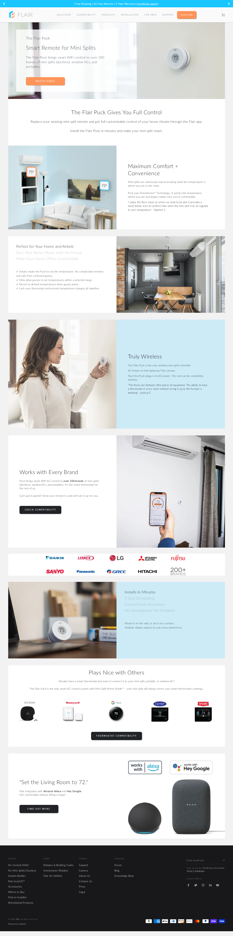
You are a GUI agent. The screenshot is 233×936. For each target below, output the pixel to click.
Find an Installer (17, 897)
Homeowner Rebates (55, 870)
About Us (84, 876)
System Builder (17, 876)
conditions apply (147, 3)
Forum (118, 865)
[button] (216, 14)
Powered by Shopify (17, 924)
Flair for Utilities (52, 876)
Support (83, 865)
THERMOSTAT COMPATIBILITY (116, 736)
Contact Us (85, 881)
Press (82, 886)
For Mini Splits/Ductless (22, 870)
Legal (82, 892)
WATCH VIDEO (45, 81)
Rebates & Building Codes (58, 865)
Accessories (15, 886)
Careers (83, 870)
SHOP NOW (187, 15)
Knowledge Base (124, 876)
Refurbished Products (20, 903)
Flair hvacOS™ (16, 881)
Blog (117, 870)
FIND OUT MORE (38, 809)
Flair (18, 919)
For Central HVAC (18, 865)
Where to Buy (16, 892)
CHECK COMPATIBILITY (40, 509)
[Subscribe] (224, 860)
